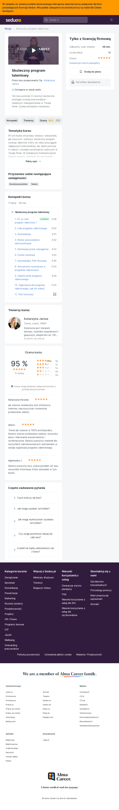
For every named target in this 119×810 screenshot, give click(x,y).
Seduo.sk (47, 704)
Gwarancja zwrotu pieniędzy (84, 63)
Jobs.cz (9, 692)
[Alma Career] (59, 776)
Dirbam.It (84, 704)
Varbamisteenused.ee (89, 725)
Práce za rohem (13, 713)
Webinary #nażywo (43, 577)
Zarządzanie (11, 577)
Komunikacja (11, 587)
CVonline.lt (84, 692)
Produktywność (13, 608)
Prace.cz (9, 704)
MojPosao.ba (11, 744)
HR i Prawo (11, 619)
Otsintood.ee (85, 713)
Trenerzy (29, 120)
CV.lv (82, 696)
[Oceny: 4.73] (104, 58)
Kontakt (94, 604)
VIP (7, 629)
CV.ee (82, 700)
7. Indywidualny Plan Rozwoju (31, 260)
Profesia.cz (11, 700)
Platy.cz (46, 709)
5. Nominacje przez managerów (32, 249)
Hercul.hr (10, 752)
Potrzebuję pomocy (101, 590)
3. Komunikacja (23, 234)
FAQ (64, 594)
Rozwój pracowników (18, 184)
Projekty (9, 614)
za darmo (44, 219)
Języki (8, 634)
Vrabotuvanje (12, 748)
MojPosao (10, 740)
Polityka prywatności (28, 654)
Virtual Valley (12, 756)
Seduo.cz (47, 700)
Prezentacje (11, 593)
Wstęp (8, 28)
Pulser (8, 761)
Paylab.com (48, 717)
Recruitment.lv (86, 721)
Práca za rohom (13, 709)
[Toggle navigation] (111, 20)
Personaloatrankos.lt (89, 717)
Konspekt (12, 120)
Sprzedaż (10, 582)
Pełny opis (31, 161)
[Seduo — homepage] (13, 20)
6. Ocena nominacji (25, 254)
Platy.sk (46, 713)
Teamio (46, 696)
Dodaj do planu (92, 71)
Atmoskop (10, 717)
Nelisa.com (11, 721)
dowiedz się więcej (34, 338)
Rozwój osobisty (14, 603)
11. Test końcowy (24, 294)
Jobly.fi (46, 740)
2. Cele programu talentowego (31, 228)
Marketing (10, 598)
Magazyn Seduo (42, 587)
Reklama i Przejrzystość (89, 654)
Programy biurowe (14, 624)
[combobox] (65, 20)
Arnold (46, 692)
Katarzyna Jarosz (36, 319)
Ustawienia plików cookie (58, 654)
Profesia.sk (11, 696)
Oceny (50, 120)
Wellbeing (10, 640)
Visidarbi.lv (84, 709)
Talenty (34, 184)
